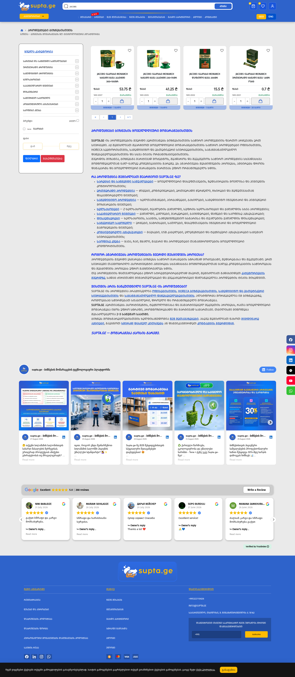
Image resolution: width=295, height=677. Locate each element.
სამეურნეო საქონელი (36, 98)
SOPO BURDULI (196, 503)
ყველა (72, 121)
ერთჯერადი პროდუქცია (38, 67)
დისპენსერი (30, 91)
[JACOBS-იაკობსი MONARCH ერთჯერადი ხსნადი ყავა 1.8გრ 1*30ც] (251, 59)
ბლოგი (197, 17)
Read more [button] (31, 534)
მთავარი (85, 17)
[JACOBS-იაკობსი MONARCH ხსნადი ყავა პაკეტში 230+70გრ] (158, 59)
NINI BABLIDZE (43, 503)
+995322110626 (196, 598)
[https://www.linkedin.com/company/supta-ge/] (290, 360)
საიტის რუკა (31, 647)
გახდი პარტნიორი (179, 17)
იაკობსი (38, 128)
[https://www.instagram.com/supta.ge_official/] (290, 349)
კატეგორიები (32, 16)
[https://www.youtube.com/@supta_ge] (290, 380)
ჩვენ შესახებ (137, 17)
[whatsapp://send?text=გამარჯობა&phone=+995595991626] (49, 656)
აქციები (99, 17)
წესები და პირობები (36, 609)
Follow (270, 369)
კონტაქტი (211, 17)
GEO (261, 16)
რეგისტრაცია (32, 599)
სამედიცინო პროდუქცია (38, 73)
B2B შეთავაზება (116, 17)
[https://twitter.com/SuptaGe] (290, 370)
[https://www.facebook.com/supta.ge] (290, 339)
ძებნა (223, 6)
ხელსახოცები (31, 79)
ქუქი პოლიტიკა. (205, 669)
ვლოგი (110, 647)
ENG (271, 16)
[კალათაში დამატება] (121, 101)
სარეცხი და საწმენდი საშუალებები (45, 61)
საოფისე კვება (32, 110)
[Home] (147, 571)
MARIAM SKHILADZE (97, 503)
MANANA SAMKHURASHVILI (254, 503)
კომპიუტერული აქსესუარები (40, 104)
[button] (43, 16)
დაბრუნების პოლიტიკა (38, 619)
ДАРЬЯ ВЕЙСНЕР (146, 503)
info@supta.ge (197, 605)
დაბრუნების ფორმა (36, 628)
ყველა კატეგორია (38, 51)
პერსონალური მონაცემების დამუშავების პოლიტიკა (56, 638)
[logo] (37, 6)
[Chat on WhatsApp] (290, 390)
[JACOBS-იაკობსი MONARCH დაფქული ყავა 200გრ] (205, 59)
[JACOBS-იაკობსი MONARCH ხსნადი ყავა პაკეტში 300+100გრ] (112, 59)
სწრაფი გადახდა (116, 628)
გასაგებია (228, 669)
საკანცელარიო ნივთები (38, 85)
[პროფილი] (272, 6)
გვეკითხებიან (156, 17)
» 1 (128, 117)
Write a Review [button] (257, 489)
